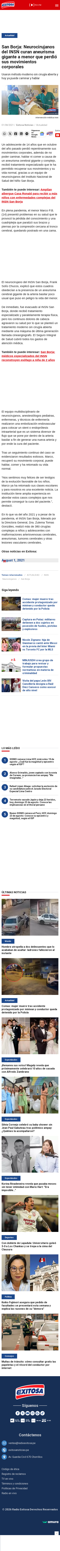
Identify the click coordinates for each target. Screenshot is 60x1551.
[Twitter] (10, 134)
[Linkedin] (21, 134)
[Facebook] (15, 134)
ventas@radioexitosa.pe (22, 1443)
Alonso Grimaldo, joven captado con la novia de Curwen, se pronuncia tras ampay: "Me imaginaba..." (33, 775)
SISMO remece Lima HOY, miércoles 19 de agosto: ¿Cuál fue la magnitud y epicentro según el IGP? (32, 762)
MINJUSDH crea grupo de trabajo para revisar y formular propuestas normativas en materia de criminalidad (38, 667)
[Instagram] (32, 1413)
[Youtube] (27, 1413)
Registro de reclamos (14, 1473)
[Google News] (37, 1413)
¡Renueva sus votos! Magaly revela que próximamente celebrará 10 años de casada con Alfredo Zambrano (28, 1068)
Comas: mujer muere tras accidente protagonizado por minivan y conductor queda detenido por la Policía (40, 604)
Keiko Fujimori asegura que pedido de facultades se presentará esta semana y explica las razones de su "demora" (26, 1305)
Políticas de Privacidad (15, 1488)
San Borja (25, 579)
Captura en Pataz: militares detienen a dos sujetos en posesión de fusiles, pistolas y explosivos (39, 624)
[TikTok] (42, 1413)
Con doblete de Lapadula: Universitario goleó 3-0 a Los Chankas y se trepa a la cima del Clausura (29, 1246)
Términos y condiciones (15, 1483)
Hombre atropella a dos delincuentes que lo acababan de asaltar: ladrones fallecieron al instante (28, 950)
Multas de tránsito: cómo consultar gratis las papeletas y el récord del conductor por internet (29, 1365)
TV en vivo (7, 1478)
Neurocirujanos (9, 579)
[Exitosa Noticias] (8, 5)
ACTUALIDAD (33, 575)
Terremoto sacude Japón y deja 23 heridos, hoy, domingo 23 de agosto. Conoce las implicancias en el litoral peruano (33, 802)
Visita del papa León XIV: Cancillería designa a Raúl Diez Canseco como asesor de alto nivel (39, 685)
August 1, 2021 (13, 560)
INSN (46, 575)
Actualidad (9, 35)
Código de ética (10, 1469)
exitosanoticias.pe (18, 1450)
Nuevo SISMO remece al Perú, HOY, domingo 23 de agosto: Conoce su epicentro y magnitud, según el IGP (33, 816)
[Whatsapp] (4, 134)
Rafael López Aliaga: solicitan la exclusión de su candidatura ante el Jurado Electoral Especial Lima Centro (33, 789)
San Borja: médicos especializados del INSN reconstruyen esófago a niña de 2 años (28, 356)
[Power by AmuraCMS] (50, 1522)
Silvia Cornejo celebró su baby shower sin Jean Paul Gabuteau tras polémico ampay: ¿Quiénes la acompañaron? (27, 1128)
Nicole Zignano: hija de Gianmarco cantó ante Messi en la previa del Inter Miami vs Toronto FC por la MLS (39, 644)
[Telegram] (27, 134)
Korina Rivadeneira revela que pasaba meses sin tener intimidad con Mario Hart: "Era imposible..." (29, 1187)
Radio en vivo (9, 1493)
